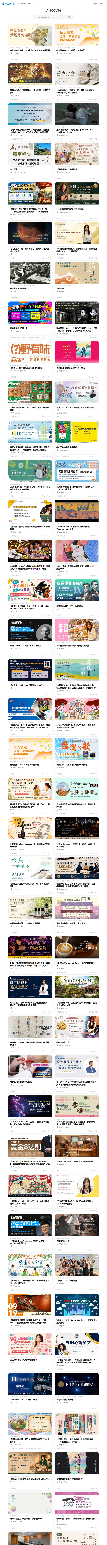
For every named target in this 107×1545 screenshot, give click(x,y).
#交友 (12, 258)
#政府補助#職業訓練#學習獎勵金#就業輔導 (24, 337)
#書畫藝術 (60, 1448)
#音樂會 (13, 1528)
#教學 (59, 218)
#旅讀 (12, 1329)
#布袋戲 (59, 774)
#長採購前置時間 (16, 139)
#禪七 (12, 179)
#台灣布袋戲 (14, 99)
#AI (11, 218)
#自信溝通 (60, 1369)
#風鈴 (12, 1052)
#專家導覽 (13, 417)
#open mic (14, 1210)
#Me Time (13, 933)
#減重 (12, 814)
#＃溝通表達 (61, 536)
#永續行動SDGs (62, 1012)
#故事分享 (60, 853)
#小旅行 (59, 298)
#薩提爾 (13, 1488)
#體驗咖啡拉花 (62, 972)
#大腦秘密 (60, 258)
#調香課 (59, 99)
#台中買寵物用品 (62, 734)
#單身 (59, 1171)
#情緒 (59, 1528)
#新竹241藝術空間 (63, 456)
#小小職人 (13, 60)
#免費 (59, 1488)
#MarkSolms (61, 814)
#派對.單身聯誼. (15, 575)
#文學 (59, 337)
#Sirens (59, 139)
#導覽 (59, 60)
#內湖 (59, 1250)
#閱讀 (59, 694)
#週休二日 (60, 1210)
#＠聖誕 (59, 179)
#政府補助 (13, 536)
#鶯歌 (12, 774)
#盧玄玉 (59, 417)
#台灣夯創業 (61, 1091)
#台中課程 (13, 734)
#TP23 (59, 1290)
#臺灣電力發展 (62, 496)
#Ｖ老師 (59, 655)
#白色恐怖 (13, 456)
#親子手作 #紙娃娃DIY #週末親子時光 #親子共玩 (26, 1448)
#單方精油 (60, 933)
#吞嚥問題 (13, 1091)
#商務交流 (60, 893)
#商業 (59, 615)
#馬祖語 (13, 377)
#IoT (58, 1329)
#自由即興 (13, 853)
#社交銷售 (13, 1171)
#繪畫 (59, 575)
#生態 (12, 893)
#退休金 (13, 1012)
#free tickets (14, 615)
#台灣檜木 (13, 298)
